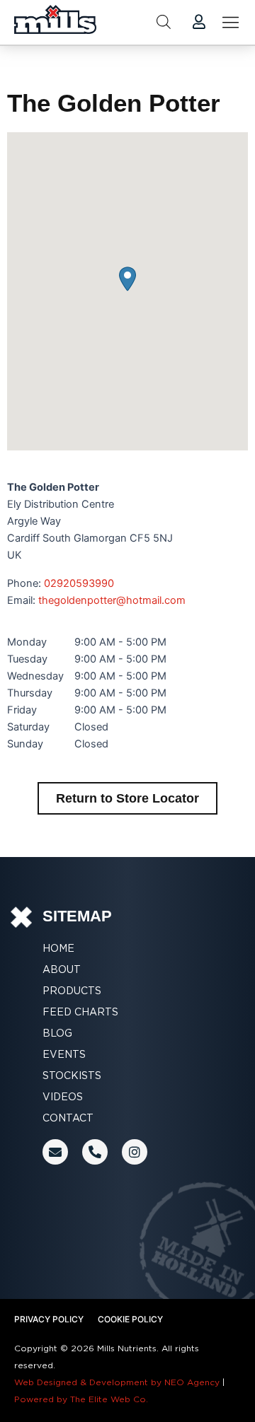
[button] (127, 279)
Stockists (71, 1075)
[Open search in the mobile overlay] (164, 22)
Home (58, 948)
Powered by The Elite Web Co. (81, 1399)
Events (64, 1054)
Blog (57, 1033)
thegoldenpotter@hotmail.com (112, 600)
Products (71, 990)
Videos (62, 1096)
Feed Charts (80, 1012)
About (61, 969)
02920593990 (79, 583)
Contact (68, 1118)
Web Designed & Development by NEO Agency (117, 1382)
